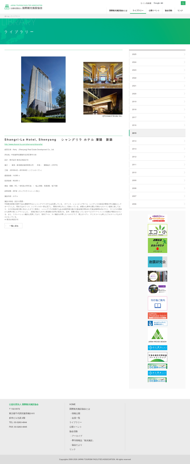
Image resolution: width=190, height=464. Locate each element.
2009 (134, 180)
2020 (134, 93)
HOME (72, 404)
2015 (134, 133)
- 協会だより (76, 444)
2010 (134, 172)
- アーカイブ (76, 435)
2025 (134, 54)
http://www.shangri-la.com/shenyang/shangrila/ (24, 144)
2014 (134, 141)
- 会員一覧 (75, 417)
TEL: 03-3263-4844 (18, 422)
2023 (134, 70)
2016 (134, 125)
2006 (134, 204)
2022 (134, 77)
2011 (134, 164)
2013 (134, 148)
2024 (134, 62)
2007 (134, 196)
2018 (134, 109)
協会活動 (168, 10)
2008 (134, 188)
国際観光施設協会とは (118, 10)
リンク (180, 10)
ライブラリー (138, 10)
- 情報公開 (75, 413)
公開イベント (154, 10)
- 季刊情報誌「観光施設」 (83, 440)
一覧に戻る (13, 225)
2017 (134, 117)
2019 (134, 101)
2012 (134, 156)
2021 (134, 85)
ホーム (7, 16)
